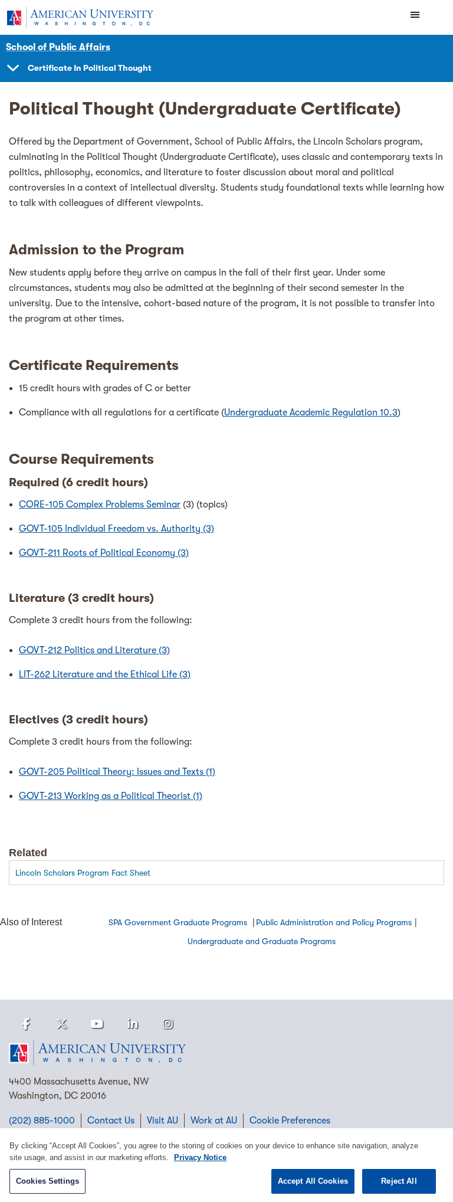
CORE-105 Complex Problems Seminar (99, 504)
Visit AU (162, 1120)
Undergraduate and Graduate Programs (262, 941)
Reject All (398, 1181)
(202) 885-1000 (42, 1120)
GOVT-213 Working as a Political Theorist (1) (110, 796)
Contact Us (110, 1120)
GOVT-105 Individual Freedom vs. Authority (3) (116, 528)
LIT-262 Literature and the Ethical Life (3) (105, 674)
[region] (226, 1165)
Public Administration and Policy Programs (334, 922)
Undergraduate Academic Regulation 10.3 (311, 412)
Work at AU (214, 1120)
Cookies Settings (47, 1181)
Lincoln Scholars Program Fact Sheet (82, 872)
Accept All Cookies (313, 1181)
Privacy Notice (200, 1157)
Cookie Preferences (290, 1120)
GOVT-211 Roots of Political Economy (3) (104, 553)
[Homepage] (226, 1053)
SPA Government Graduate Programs (179, 922)
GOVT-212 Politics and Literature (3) (94, 650)
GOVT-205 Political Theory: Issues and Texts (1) (117, 772)
